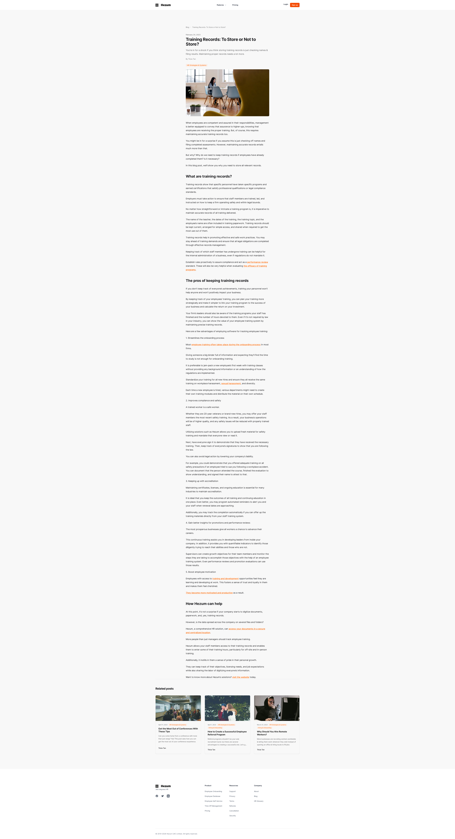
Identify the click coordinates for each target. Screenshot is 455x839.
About (256, 791)
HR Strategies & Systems (196, 65)
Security (232, 816)
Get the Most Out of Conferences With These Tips (178, 730)
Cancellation (234, 811)
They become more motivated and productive (209, 593)
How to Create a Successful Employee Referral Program (227, 733)
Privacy (232, 796)
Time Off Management (213, 806)
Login (286, 4)
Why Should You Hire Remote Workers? (272, 733)
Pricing (235, 5)
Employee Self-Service (213, 801)
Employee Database (212, 796)
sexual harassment (231, 383)
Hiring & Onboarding (215, 728)
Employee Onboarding (213, 791)
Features (220, 5)
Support (232, 791)
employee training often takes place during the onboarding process (226, 344)
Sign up (295, 5)
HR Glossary (258, 801)
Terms (231, 801)
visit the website (240, 677)
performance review (257, 262)
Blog (187, 27)
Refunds (232, 806)
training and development (225, 578)
